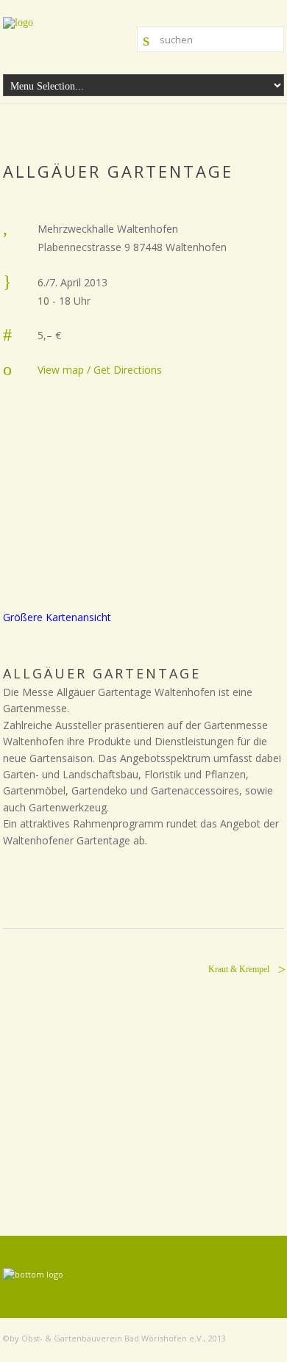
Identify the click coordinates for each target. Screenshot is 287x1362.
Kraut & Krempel (238, 969)
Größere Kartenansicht (57, 617)
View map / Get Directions (100, 370)
